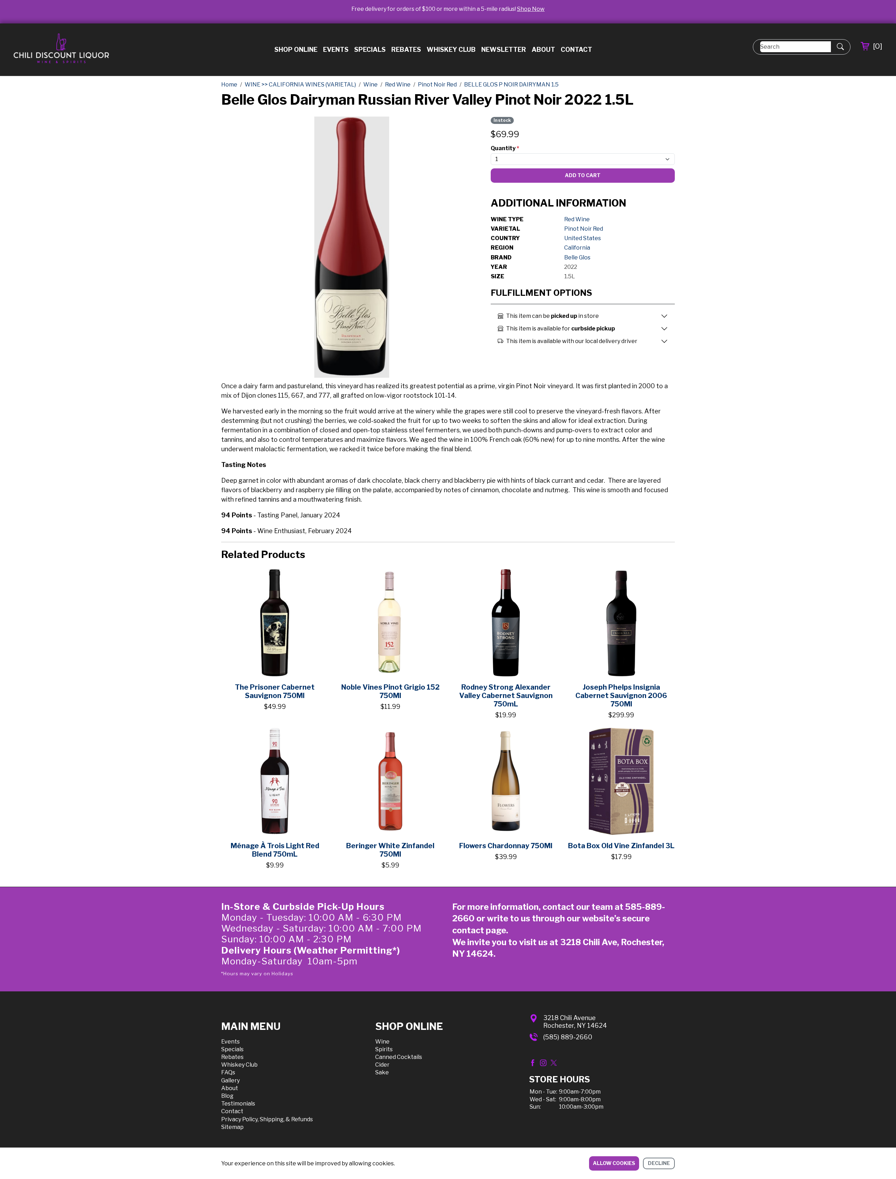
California (577, 247)
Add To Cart (583, 175)
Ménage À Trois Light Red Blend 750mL (275, 850)
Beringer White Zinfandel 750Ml (390, 850)
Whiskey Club (451, 49)
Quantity (505, 148)
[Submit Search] (840, 46)
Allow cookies (614, 1163)
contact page (479, 930)
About (543, 49)
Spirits (384, 1049)
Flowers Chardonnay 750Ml (505, 846)
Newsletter (503, 49)
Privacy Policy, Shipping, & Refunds (267, 1119)
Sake (382, 1072)
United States (582, 238)
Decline (659, 1163)
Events (336, 49)
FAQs (228, 1072)
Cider (382, 1064)
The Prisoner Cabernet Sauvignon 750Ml (275, 691)
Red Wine (577, 219)
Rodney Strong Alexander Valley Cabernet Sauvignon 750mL (506, 695)
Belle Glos (577, 257)
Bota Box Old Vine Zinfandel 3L (621, 846)
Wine (382, 1041)
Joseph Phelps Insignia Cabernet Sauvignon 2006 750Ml (621, 695)
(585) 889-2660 (567, 1037)
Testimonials (238, 1103)
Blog (227, 1096)
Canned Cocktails (398, 1057)
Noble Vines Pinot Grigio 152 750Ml (390, 691)
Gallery (230, 1080)
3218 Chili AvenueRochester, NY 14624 (575, 1021)
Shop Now (531, 9)
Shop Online (295, 49)
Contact (576, 49)
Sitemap (232, 1127)
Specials (370, 49)
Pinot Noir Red (583, 228)
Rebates (406, 49)
